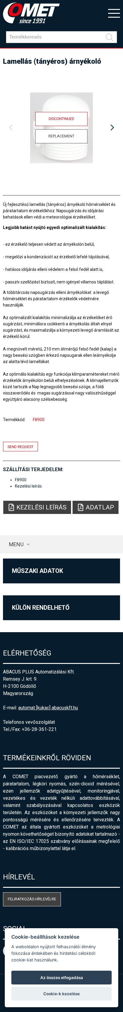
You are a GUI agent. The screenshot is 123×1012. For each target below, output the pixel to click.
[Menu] (114, 13)
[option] (61, 127)
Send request (20, 446)
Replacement (61, 136)
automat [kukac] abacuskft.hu (48, 708)
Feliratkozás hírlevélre (32, 899)
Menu (16, 544)
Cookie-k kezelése (61, 993)
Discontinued (61, 118)
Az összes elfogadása (61, 977)
